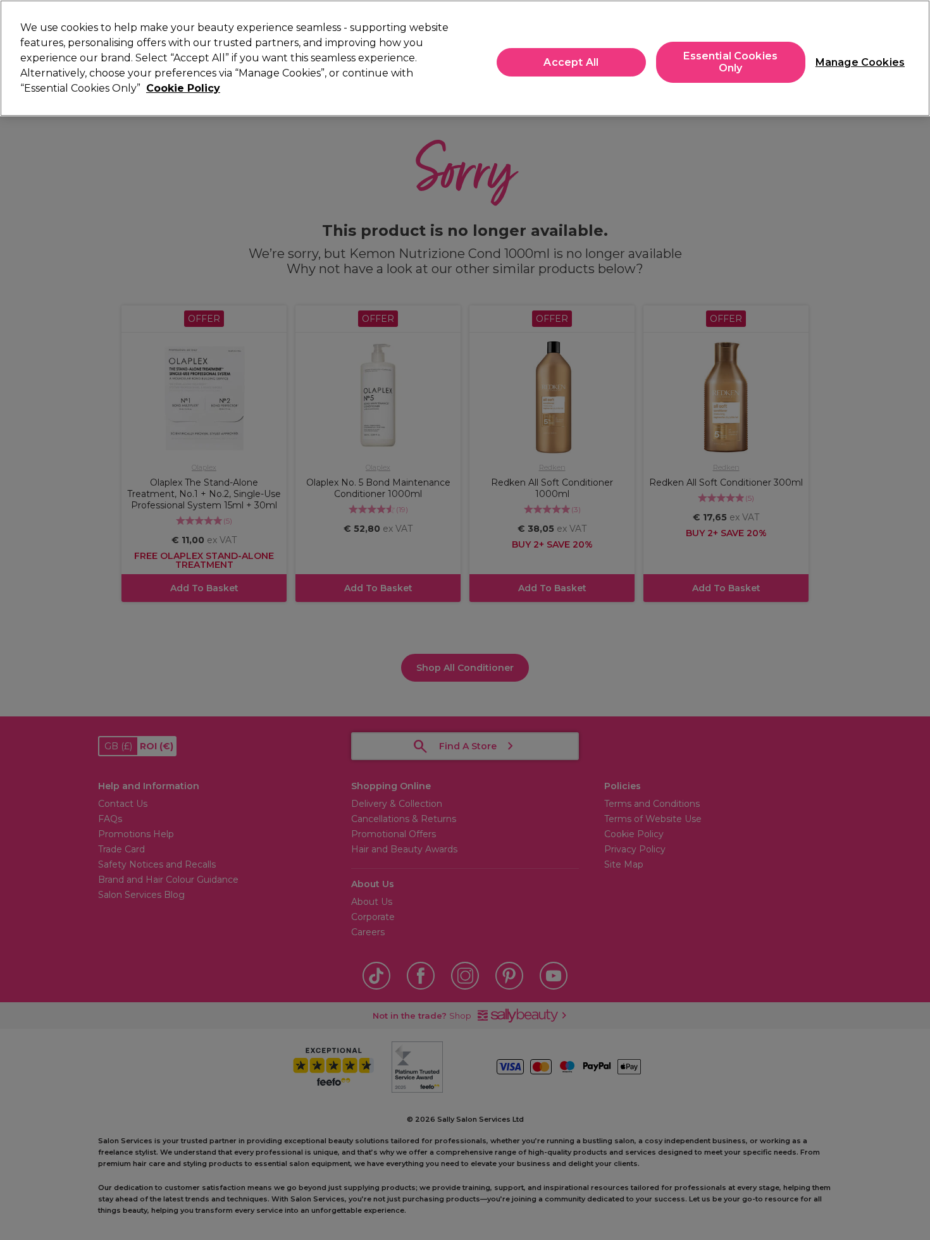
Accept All (570, 62)
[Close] (910, 57)
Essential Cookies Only (730, 62)
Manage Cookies (855, 62)
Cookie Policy (183, 88)
